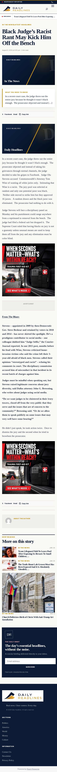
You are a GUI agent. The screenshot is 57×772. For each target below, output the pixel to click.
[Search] (47, 9)
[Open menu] (53, 9)
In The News (8, 25)
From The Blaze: (10, 316)
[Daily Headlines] (16, 8)
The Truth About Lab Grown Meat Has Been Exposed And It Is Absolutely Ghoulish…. (36, 567)
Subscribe (30, 667)
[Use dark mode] (52, 2)
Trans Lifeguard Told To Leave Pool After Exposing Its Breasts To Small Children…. (34, 17)
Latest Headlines (22, 25)
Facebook (8, 114)
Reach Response (33, 769)
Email (15, 114)
